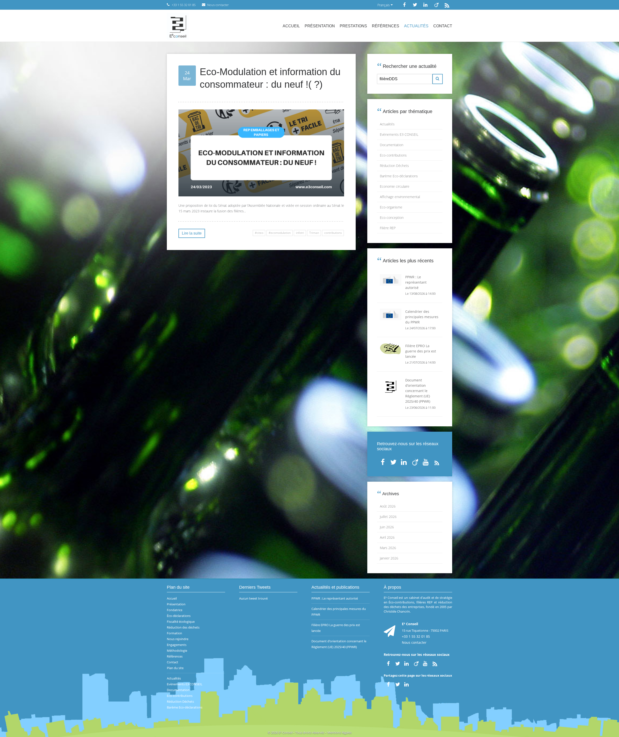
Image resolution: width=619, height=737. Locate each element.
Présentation (320, 26)
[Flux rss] (447, 4)
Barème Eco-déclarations (399, 176)
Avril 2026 (387, 537)
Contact (442, 26)
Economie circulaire (394, 186)
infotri (300, 233)
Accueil (291, 26)
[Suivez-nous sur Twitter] (415, 4)
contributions (333, 233)
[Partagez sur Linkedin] (407, 683)
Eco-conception (392, 217)
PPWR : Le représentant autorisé (334, 598)
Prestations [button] (353, 26)
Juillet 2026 (388, 516)
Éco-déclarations (179, 616)
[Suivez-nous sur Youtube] (426, 461)
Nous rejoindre (177, 639)
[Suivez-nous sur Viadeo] (436, 4)
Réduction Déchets (394, 165)
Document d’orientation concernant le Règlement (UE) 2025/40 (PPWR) (338, 644)
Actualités (416, 26)
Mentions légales (339, 732)
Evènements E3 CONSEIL (399, 134)
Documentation (391, 145)
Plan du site (175, 668)
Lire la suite (192, 233)
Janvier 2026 (389, 558)
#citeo (259, 233)
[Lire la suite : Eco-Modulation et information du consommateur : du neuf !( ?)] (261, 152)
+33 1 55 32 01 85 (416, 636)
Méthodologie (177, 650)
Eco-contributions (393, 155)
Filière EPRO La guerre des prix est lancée (335, 628)
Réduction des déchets (183, 627)
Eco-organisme (391, 207)
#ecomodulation (280, 233)
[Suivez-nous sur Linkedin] (425, 4)
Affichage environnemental (400, 196)
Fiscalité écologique (181, 621)
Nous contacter (414, 642)
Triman (314, 233)
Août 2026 (388, 506)
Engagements (176, 645)
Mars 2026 (388, 547)
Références (385, 26)
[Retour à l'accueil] (178, 26)
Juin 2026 (387, 527)
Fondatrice (174, 610)
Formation (174, 633)
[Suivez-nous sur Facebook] (404, 4)
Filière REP (388, 228)
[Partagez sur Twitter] (397, 683)
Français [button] (384, 5)
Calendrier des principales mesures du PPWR (338, 612)
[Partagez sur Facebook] (388, 683)
